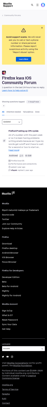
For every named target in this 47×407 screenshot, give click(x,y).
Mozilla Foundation (22, 365)
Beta (4, 282)
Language (6, 344)
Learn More (23, 59)
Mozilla (8, 194)
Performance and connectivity (24, 164)
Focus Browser (9, 262)
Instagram (12, 357)
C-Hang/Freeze (33, 102)
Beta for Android (10, 286)
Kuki (4, 398)
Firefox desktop (9, 248)
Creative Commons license (19, 377)
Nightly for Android (11, 295)
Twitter (5, 219)
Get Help (6, 329)
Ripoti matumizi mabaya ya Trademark (20, 210)
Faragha (6, 394)
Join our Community (12, 224)
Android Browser (10, 253)
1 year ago (28, 170)
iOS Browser (8, 257)
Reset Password (10, 320)
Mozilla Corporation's (17, 363)
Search (32, 5)
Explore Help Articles (12, 228)
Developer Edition (11, 277)
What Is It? (7, 315)
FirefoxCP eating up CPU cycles (23, 131)
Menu (37, 5)
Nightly (5, 291)
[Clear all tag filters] (4, 106)
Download (7, 243)
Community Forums (12, 15)
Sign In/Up (7, 311)
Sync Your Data (9, 324)
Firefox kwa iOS (17, 161)
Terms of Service (10, 389)
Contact (6, 403)
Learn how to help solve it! (15, 90)
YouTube (8, 357)
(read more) (14, 150)
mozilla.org (7, 385)
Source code (8, 215)
